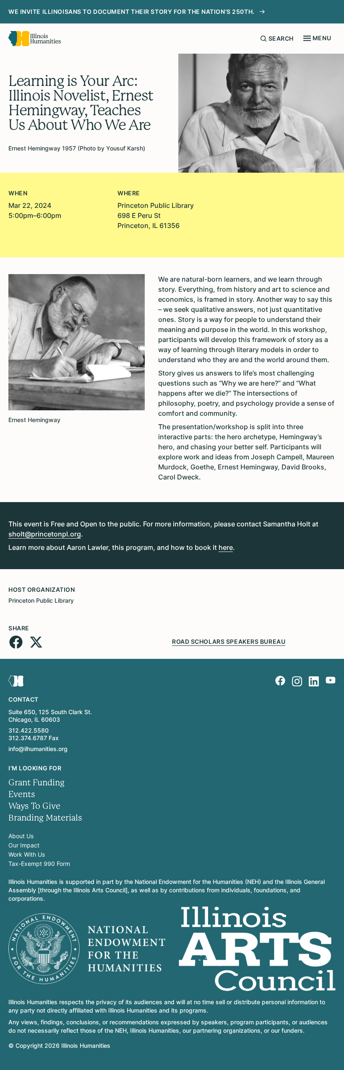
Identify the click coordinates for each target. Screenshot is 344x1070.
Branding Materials (45, 818)
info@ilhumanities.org (38, 748)
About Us (21, 835)
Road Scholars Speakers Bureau (228, 641)
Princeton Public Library (41, 600)
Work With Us (26, 854)
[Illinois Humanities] (34, 38)
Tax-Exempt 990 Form (39, 863)
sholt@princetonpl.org (44, 534)
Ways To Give (34, 806)
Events (21, 794)
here (226, 547)
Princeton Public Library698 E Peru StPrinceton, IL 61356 (155, 215)
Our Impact (23, 845)
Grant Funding (36, 783)
